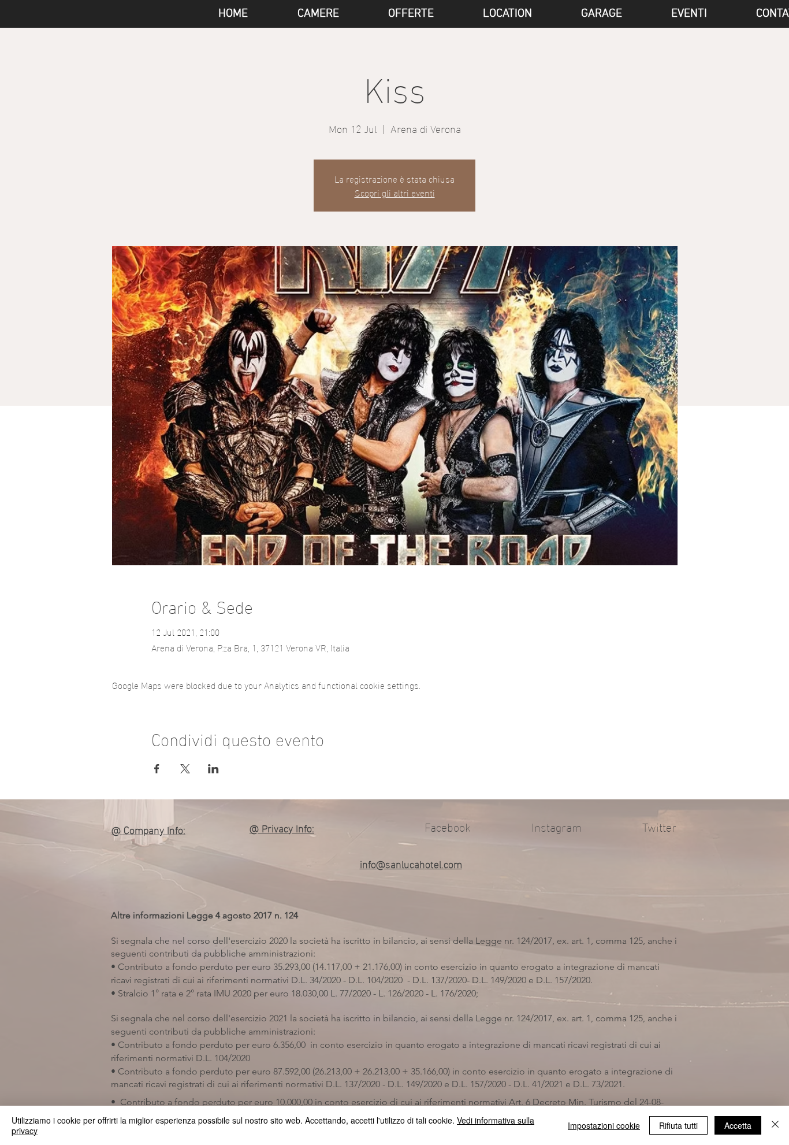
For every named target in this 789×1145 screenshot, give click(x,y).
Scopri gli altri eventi (395, 192)
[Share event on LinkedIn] (213, 768)
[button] (673, 14)
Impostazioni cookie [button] (604, 1125)
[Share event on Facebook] (156, 768)
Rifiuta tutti (678, 1125)
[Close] (775, 1125)
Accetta (737, 1125)
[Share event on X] (185, 768)
